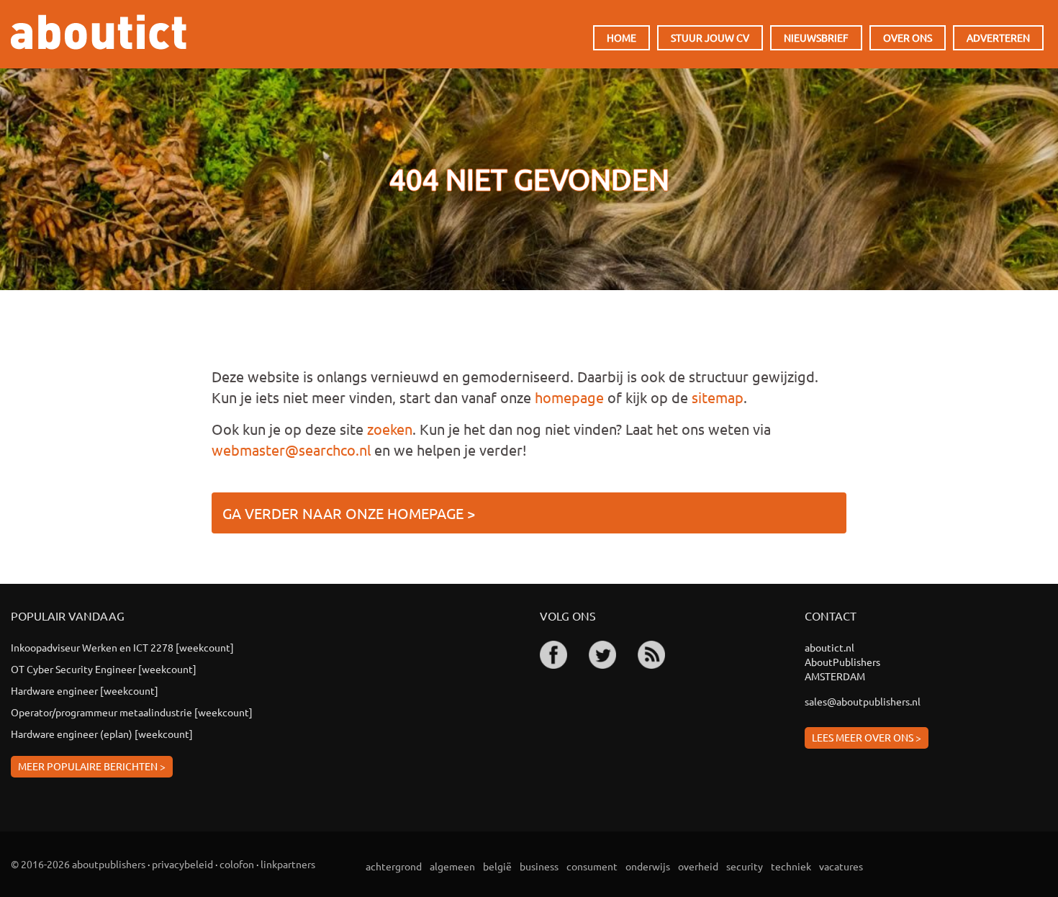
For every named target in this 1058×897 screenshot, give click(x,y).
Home (621, 37)
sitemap (717, 397)
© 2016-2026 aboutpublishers (78, 863)
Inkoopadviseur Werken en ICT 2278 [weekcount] (122, 647)
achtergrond (394, 866)
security (744, 866)
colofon (237, 863)
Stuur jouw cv (710, 37)
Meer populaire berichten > (92, 765)
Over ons (907, 37)
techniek (791, 866)
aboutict (98, 32)
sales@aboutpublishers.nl (863, 701)
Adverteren (998, 37)
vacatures (841, 866)
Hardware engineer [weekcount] (84, 690)
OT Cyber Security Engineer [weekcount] (103, 668)
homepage (569, 397)
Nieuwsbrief (816, 37)
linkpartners (288, 863)
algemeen (452, 866)
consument (592, 866)
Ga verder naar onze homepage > (348, 513)
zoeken (389, 429)
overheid (698, 866)
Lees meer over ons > (866, 737)
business (539, 866)
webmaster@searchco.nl (291, 450)
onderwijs (647, 866)
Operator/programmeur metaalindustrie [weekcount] (132, 712)
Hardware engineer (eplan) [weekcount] (102, 733)
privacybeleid (182, 863)
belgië (497, 866)
